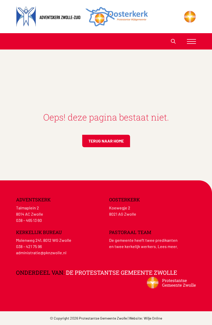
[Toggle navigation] (191, 41)
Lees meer (167, 246)
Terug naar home (106, 140)
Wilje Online (153, 318)
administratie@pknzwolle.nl (41, 252)
